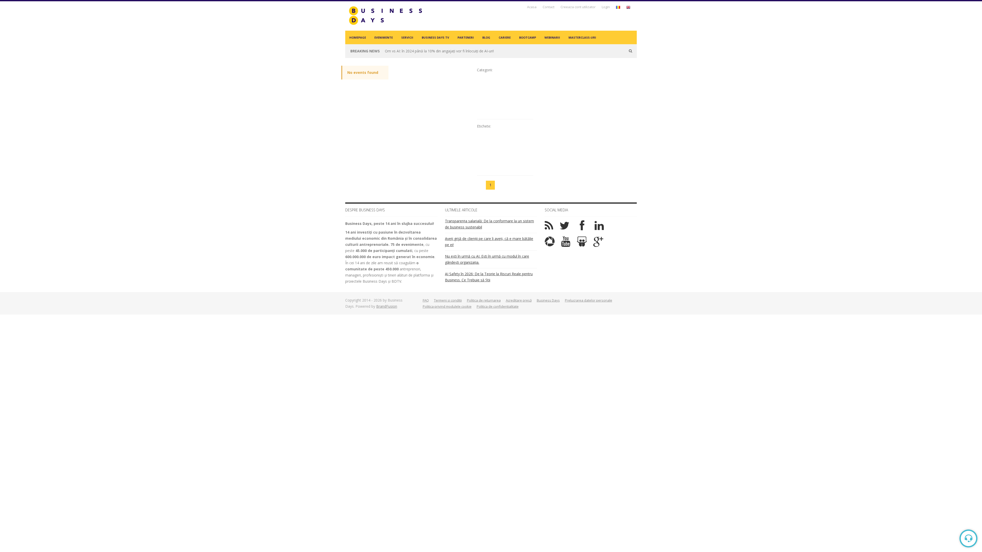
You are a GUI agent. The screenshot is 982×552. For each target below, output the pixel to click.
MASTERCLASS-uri (582, 37)
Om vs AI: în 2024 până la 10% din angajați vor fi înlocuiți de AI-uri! (439, 51)
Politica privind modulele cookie (447, 306)
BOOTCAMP (527, 37)
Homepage (357, 37)
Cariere (505, 37)
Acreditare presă (519, 300)
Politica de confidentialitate (498, 306)
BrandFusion (386, 306)
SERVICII (407, 37)
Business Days (548, 300)
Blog (486, 37)
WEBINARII (552, 37)
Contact (548, 7)
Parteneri (465, 37)
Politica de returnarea (484, 300)
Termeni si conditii (448, 300)
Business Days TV (435, 37)
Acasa (532, 7)
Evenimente (383, 37)
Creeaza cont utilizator (578, 7)
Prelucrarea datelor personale (588, 300)
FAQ (426, 300)
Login (606, 7)
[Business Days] (385, 15)
